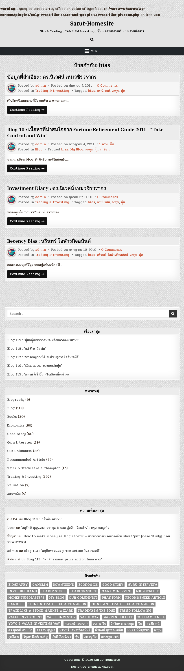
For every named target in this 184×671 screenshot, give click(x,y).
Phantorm (111, 597)
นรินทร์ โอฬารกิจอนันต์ (112, 255)
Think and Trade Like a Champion (122, 604)
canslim (40, 584)
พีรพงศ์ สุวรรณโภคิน (109, 630)
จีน (140, 623)
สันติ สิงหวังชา (61, 636)
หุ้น (123, 90)
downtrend (63, 584)
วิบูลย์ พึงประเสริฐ (36, 636)
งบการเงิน (14, 494)
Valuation (15, 485)
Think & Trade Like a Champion (33, 468)
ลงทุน (115, 90)
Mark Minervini (116, 591)
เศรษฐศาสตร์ (110, 636)
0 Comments (107, 85)
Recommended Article (26, 459)
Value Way (89, 617)
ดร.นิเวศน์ (103, 90)
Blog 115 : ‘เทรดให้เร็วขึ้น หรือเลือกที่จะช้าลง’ (38, 374)
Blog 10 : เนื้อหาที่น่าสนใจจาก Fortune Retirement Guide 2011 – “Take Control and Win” (85, 132)
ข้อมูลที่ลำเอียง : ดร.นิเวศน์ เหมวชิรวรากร (51, 77)
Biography (15, 399)
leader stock (53, 591)
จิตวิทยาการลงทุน (122, 623)
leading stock (83, 591)
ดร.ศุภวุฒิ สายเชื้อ (20, 630)
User (11, 527)
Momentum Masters (26, 597)
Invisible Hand (22, 591)
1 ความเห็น (106, 144)
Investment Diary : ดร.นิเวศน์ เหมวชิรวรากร (56, 188)
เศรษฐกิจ (90, 636)
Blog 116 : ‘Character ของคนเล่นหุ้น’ (34, 365)
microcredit (147, 591)
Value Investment (25, 617)
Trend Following (135, 610)
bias (91, 90)
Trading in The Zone (96, 610)
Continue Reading (28, 110)
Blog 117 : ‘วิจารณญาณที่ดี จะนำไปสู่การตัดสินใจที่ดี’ (43, 357)
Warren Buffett (118, 617)
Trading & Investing (52, 90)
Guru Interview (20, 442)
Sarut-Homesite (92, 23)
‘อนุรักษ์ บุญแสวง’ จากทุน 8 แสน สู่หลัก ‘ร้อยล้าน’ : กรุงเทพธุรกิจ (65, 527)
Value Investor (61, 617)
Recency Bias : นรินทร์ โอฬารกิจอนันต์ (49, 241)
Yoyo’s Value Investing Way (34, 623)
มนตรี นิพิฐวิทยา (138, 630)
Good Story (16, 434)
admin (40, 85)
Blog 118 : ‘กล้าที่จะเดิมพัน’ (26, 348)
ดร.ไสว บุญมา (46, 630)
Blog (39, 149)
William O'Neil (151, 617)
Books (12, 416)
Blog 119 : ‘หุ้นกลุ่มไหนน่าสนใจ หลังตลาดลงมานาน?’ (43, 340)
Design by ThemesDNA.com (92, 666)
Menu (95, 51)
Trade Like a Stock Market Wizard (40, 610)
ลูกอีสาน (13, 636)
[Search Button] (92, 39)
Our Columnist (19, 451)
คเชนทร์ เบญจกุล (76, 623)
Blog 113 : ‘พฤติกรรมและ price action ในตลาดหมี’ (62, 550)
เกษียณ (105, 149)
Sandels (16, 604)
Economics (15, 425)
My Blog (76, 149)
